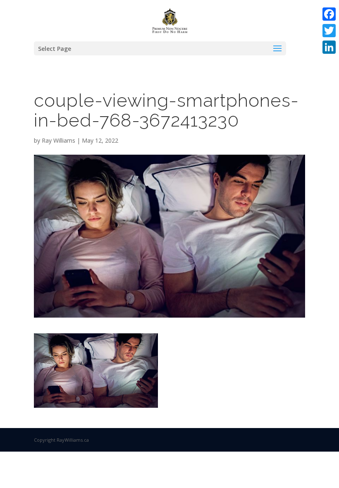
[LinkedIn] (329, 47)
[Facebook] (329, 14)
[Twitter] (329, 30)
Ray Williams (58, 140)
